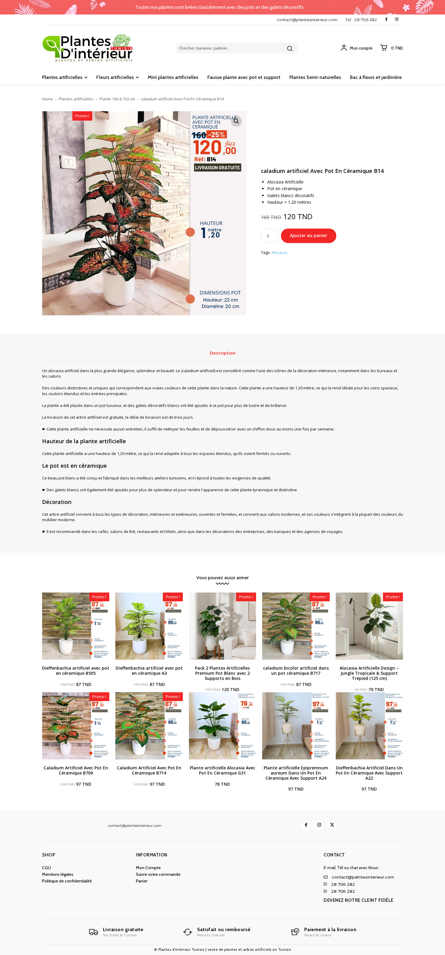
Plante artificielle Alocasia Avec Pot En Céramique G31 (222, 770)
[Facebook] (386, 19)
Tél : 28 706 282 (361, 19)
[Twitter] (332, 825)
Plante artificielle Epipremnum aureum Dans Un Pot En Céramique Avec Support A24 (296, 773)
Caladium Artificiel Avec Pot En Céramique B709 (76, 770)
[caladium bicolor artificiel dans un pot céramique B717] (295, 626)
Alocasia (279, 252)
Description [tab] (223, 353)
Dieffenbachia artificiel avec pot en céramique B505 (75, 670)
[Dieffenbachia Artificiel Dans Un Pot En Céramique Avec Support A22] (369, 725)
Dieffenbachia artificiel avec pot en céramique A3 (149, 670)
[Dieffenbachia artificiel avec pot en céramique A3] (149, 626)
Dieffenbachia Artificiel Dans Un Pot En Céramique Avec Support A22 (369, 773)
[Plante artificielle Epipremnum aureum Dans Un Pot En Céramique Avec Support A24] (295, 725)
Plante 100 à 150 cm (117, 99)
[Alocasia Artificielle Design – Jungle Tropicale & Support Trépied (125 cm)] (369, 626)
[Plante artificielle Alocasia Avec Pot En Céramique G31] (222, 725)
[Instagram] (396, 19)
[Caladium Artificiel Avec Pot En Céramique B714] (149, 725)
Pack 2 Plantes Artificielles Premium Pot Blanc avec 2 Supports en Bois (222, 673)
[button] (236, 121)
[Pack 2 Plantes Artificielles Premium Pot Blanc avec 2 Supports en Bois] (222, 626)
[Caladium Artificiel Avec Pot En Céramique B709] (75, 725)
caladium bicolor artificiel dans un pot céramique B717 (296, 670)
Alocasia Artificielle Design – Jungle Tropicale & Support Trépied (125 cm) (369, 673)
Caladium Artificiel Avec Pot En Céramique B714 (149, 770)
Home (47, 99)
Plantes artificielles (76, 99)
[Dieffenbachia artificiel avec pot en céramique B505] (75, 626)
